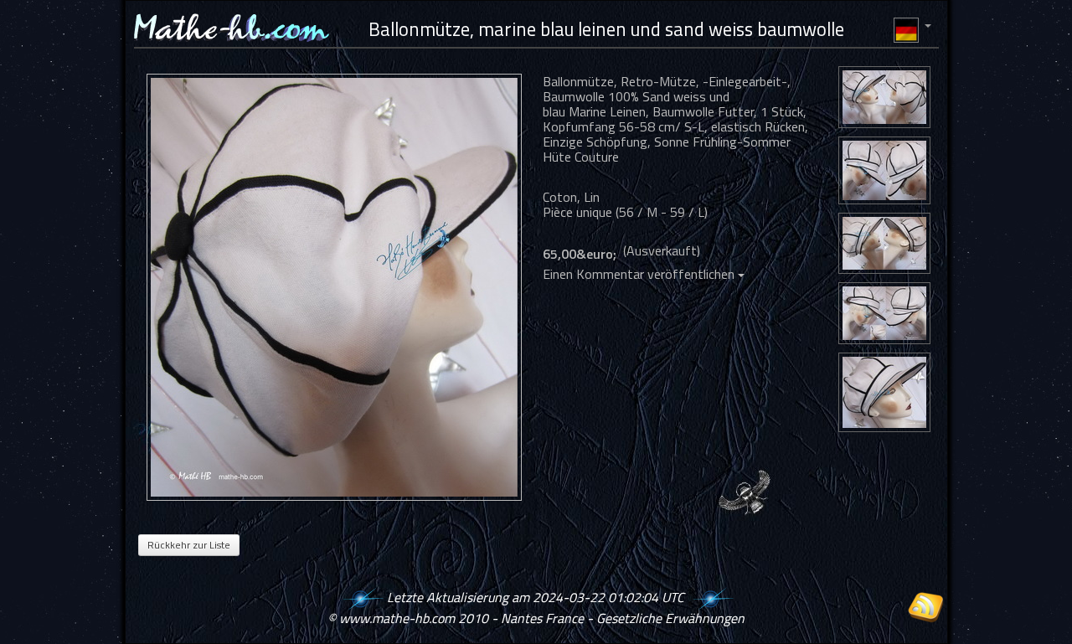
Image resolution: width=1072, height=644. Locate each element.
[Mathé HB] (884, 99)
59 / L (687, 212)
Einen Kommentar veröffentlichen (640, 274)
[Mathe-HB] (338, 287)
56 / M (638, 212)
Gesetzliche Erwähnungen (670, 618)
